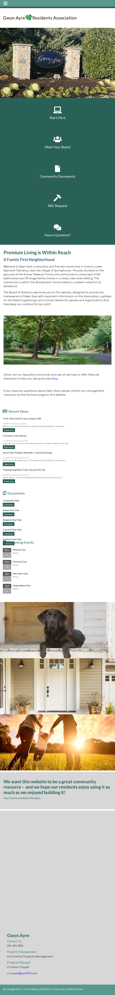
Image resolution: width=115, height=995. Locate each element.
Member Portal (75, 989)
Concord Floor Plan (12, 529)
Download (8, 504)
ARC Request (57, 206)
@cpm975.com (27, 973)
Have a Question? (57, 235)
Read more (9, 430)
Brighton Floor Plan (12, 519)
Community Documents (57, 176)
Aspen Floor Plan (11, 510)
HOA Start (44, 989)
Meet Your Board (57, 147)
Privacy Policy (59, 989)
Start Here (57, 118)
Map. (55, 378)
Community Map (11, 500)
